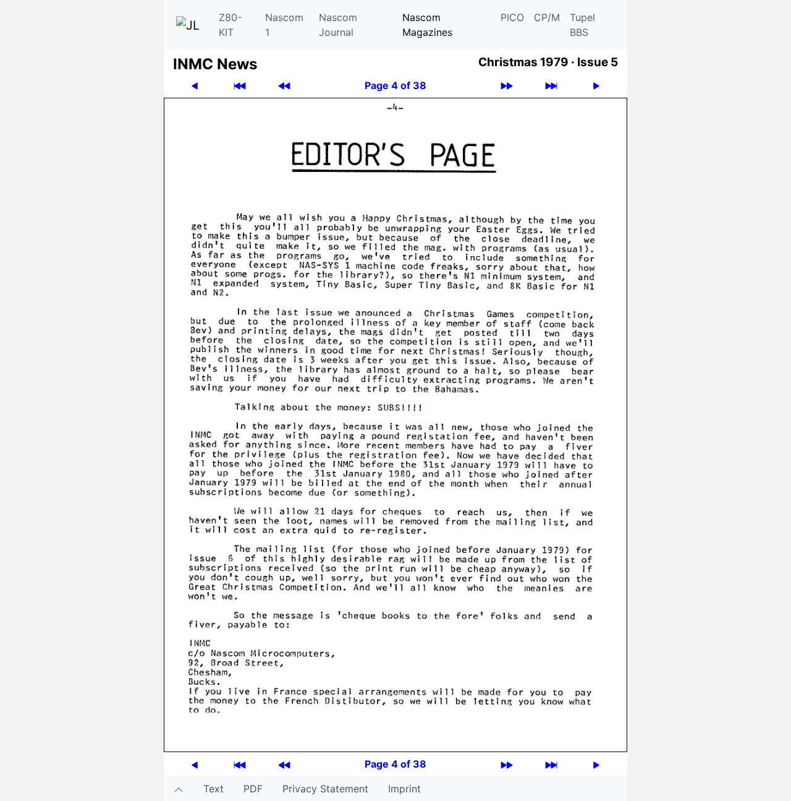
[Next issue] (507, 86)
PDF (253, 788)
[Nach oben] (178, 788)
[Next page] (596, 86)
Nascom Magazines (427, 24)
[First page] (240, 86)
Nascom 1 (284, 24)
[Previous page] (194, 86)
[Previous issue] (284, 86)
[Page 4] (395, 424)
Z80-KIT (230, 24)
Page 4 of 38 (395, 85)
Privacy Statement (325, 788)
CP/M (547, 17)
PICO (512, 17)
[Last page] (551, 86)
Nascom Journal (338, 24)
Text (213, 788)
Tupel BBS (582, 24)
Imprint (404, 788)
